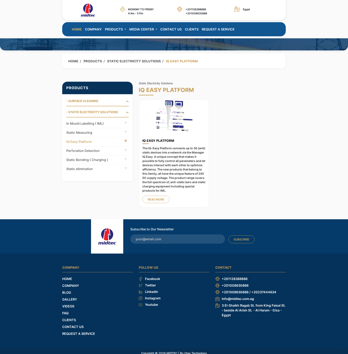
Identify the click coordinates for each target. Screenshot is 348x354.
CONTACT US (171, 29)
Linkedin (151, 292)
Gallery (69, 299)
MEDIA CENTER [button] (142, 29)
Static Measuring (79, 133)
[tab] (97, 102)
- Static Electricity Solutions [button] (92, 112)
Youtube (151, 305)
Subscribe (241, 239)
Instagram (152, 298)
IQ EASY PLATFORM (158, 141)
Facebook (152, 279)
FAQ (65, 313)
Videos (68, 306)
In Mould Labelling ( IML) (85, 123)
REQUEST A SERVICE (218, 29)
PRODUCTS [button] (114, 29)
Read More (156, 199)
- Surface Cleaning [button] (82, 101)
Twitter (150, 285)
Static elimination (79, 169)
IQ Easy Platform (79, 142)
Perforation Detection (83, 151)
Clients (192, 29)
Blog (66, 292)
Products (92, 61)
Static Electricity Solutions (133, 61)
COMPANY (93, 29)
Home (77, 29)
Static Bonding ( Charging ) (87, 160)
